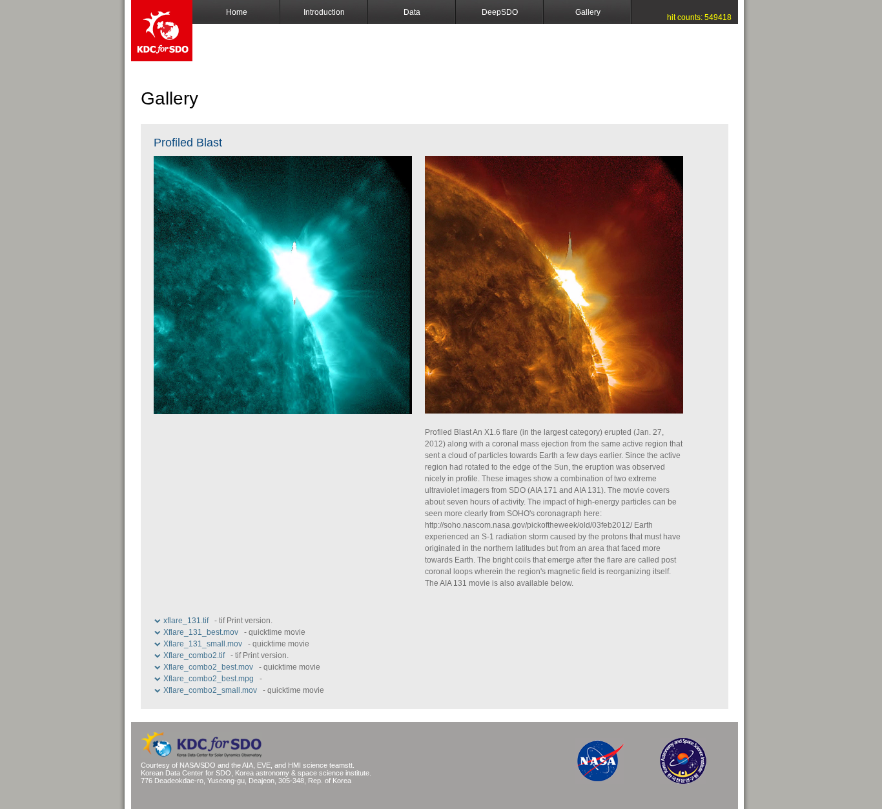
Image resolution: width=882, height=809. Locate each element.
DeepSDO (500, 12)
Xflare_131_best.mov (200, 632)
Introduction (324, 12)
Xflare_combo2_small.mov (210, 690)
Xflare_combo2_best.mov (208, 667)
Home (236, 12)
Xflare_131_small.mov (202, 643)
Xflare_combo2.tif (194, 655)
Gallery (587, 12)
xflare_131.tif (186, 620)
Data (412, 12)
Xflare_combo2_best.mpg (208, 678)
